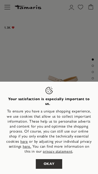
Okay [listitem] (49, 164)
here (24, 141)
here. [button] (27, 146)
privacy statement (57, 151)
